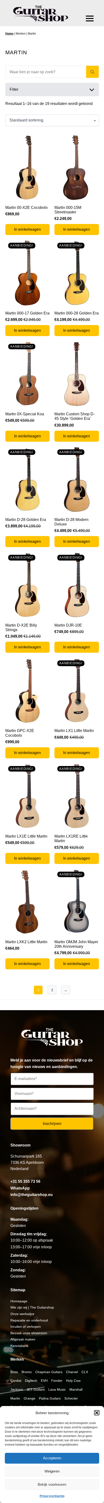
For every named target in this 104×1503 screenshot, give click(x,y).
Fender (56, 1380)
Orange (29, 1398)
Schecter (71, 1398)
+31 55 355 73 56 (25, 1181)
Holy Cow (73, 1380)
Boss (14, 1372)
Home (9, 33)
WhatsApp (20, 1188)
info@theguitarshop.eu (31, 1195)
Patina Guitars (50, 1398)
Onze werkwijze (22, 1314)
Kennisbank (19, 1346)
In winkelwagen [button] (76, 229)
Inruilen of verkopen (25, 1326)
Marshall (75, 1389)
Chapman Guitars (48, 1372)
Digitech (31, 1380)
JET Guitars (36, 1389)
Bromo (27, 1372)
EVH (44, 1380)
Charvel (72, 1372)
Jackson (16, 1389)
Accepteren (52, 1458)
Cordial (15, 1380)
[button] (96, 1412)
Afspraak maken (22, 1339)
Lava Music (57, 1389)
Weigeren (52, 1471)
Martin (15, 1398)
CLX (85, 1372)
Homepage (18, 1301)
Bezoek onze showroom (28, 1333)
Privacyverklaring (52, 1496)
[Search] (92, 72)
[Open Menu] (90, 18)
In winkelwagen (27, 229)
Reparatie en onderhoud (29, 1320)
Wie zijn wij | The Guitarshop (32, 1307)
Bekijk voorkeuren (52, 1484)
